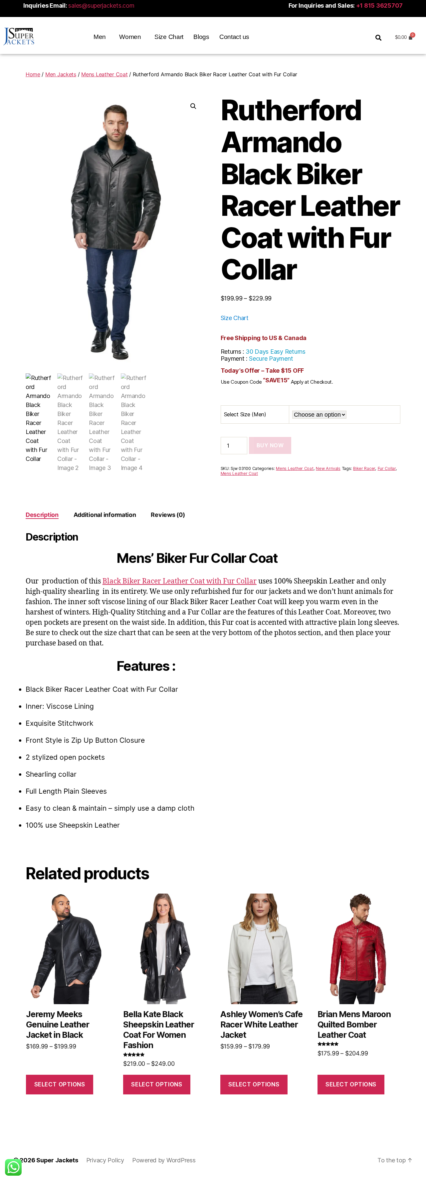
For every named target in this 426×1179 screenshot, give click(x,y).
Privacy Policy (105, 1160)
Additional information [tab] (105, 514)
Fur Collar (387, 468)
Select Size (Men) (245, 414)
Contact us (234, 36)
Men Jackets (60, 74)
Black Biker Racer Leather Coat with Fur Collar (180, 581)
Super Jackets (57, 1160)
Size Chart (168, 36)
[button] (101, 37)
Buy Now (270, 445)
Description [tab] (42, 514)
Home (33, 74)
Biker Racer (364, 468)
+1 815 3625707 (379, 5)
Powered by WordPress (164, 1160)
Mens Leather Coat (104, 74)
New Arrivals (328, 468)
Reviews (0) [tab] (168, 514)
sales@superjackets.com (101, 5)
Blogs (201, 36)
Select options (59, 1084)
